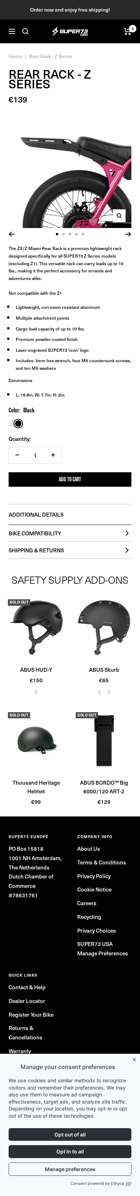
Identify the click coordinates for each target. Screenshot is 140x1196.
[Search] (25, 31)
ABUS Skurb (104, 669)
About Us (88, 848)
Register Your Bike (31, 1014)
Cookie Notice (94, 889)
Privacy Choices (96, 930)
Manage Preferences (102, 953)
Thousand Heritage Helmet (36, 787)
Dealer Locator (27, 1000)
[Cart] (127, 31)
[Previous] (12, 234)
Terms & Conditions (101, 862)
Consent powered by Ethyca (97, 1183)
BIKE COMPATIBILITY (35, 533)
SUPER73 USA (95, 943)
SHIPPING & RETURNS (36, 550)
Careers (87, 903)
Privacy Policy (94, 876)
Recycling (89, 916)
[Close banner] (135, 1058)
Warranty (20, 1051)
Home (15, 56)
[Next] (128, 234)
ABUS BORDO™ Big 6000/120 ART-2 (104, 787)
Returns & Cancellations (25, 1032)
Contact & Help (27, 987)
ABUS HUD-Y (36, 669)
